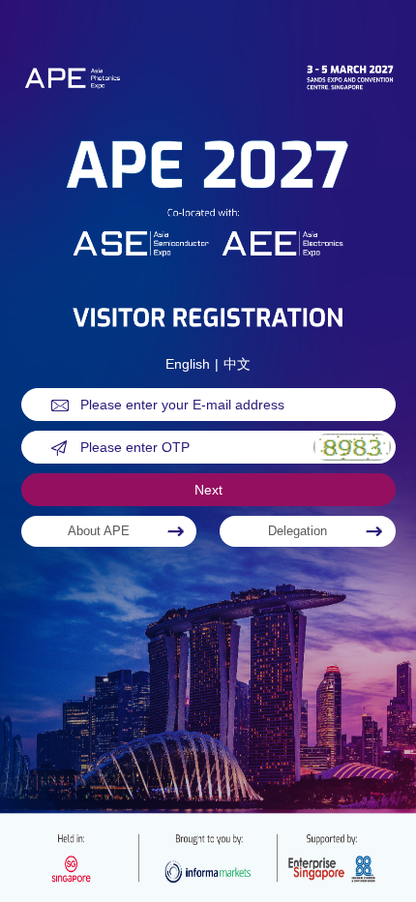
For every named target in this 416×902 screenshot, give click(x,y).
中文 (237, 364)
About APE (99, 531)
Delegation (297, 531)
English (187, 364)
